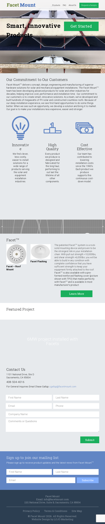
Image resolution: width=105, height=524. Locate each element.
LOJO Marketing (63, 519)
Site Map (77, 511)
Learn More (76, 293)
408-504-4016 (15, 382)
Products (56, 5)
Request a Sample (89, 5)
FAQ (64, 5)
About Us (72, 5)
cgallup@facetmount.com (62, 386)
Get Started (81, 26)
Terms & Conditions (55, 511)
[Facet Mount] (21, 5)
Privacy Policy (31, 511)
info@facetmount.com (56, 499)
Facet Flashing (38, 261)
